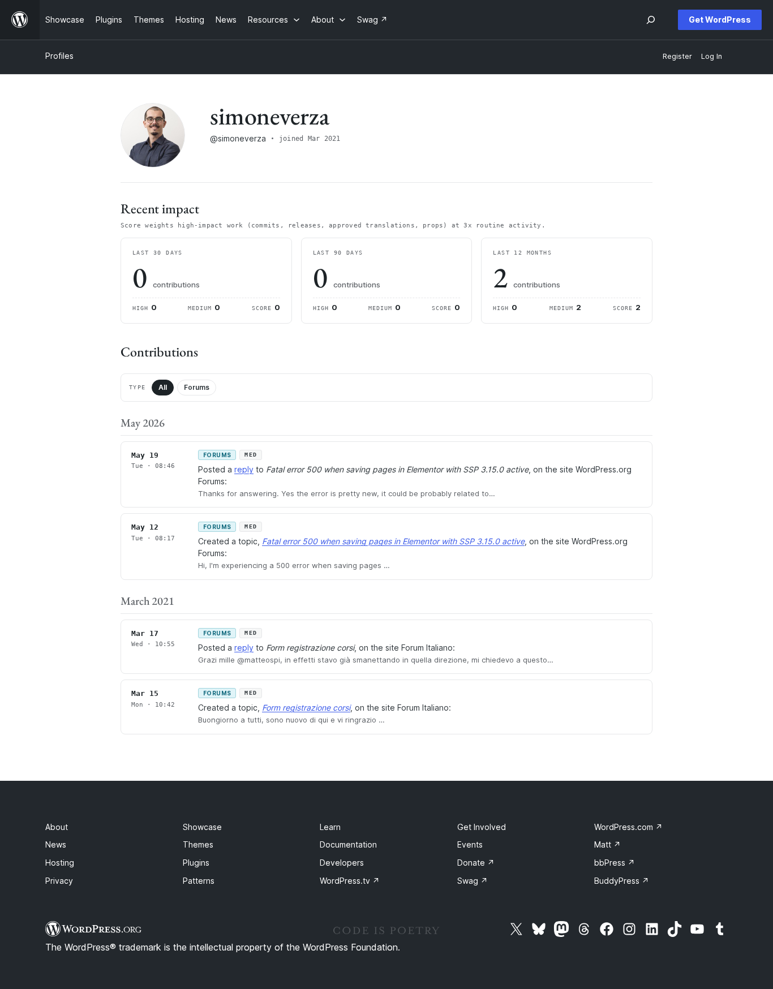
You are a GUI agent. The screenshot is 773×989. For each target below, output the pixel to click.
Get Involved (481, 827)
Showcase (202, 827)
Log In (711, 56)
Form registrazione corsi (306, 707)
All (162, 387)
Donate (476, 862)
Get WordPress (720, 19)
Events (470, 844)
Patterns (198, 880)
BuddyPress (621, 880)
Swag (472, 880)
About (56, 827)
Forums (196, 387)
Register (677, 56)
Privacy (59, 880)
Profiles (59, 56)
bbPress (614, 862)
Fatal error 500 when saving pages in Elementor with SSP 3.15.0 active (393, 541)
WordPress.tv (350, 880)
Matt (607, 844)
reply (244, 469)
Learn (330, 827)
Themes (198, 844)
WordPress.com (628, 827)
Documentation (348, 844)
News (55, 844)
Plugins (196, 862)
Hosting (59, 862)
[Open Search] (651, 20)
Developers (342, 862)
